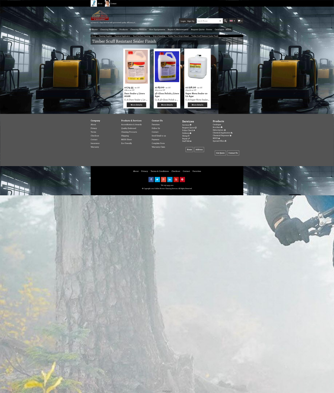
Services (186, 125)
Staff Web (186, 141)
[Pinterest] (182, 179)
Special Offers (219, 141)
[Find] (225, 20)
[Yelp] (176, 179)
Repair (185, 138)
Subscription (218, 130)
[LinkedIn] (169, 179)
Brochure (217, 127)
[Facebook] (151, 179)
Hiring (185, 136)
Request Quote (188, 127)
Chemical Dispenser (221, 135)
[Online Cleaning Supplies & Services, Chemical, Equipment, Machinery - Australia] (110, 15)
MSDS (215, 138)
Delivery (186, 133)
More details (136, 104)
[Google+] (163, 179)
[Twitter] (157, 179)
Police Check (187, 130)
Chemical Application (222, 132)
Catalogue (217, 124)
